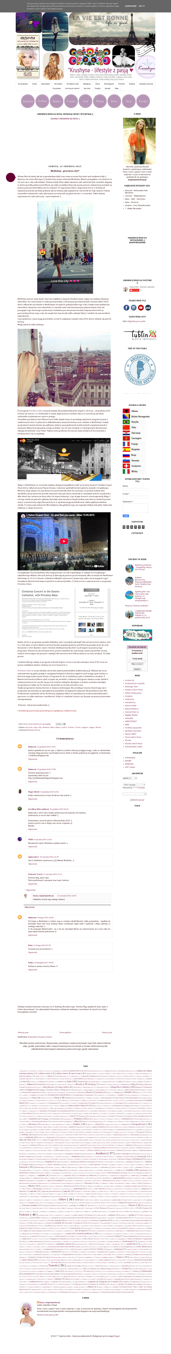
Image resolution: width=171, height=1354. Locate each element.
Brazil (89, 1092)
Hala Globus (79, 1132)
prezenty (125, 1220)
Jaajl (45, 1140)
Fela (102, 1119)
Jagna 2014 (54, 1140)
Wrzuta (128, 740)
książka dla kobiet (62, 1162)
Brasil (80, 1092)
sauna (43, 1236)
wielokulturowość (103, 1276)
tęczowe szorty (24, 1262)
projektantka (106, 1223)
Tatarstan (121, 1260)
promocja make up (127, 1223)
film (77, 1121)
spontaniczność (81, 1244)
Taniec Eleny (133, 1257)
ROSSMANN (35, 1234)
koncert (79, 1154)
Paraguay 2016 (61, 1203)
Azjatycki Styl (83, 1081)
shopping (122, 1239)
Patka (30, 963)
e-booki (111, 1113)
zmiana (86, 1289)
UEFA (85, 1269)
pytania (22, 1228)
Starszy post (107, 1033)
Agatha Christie (91, 1073)
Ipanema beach (115, 1137)
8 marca (131, 1071)
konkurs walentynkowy (45, 1156)
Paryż (114, 1203)
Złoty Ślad (68, 1289)
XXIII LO (53, 1284)
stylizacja (119, 1249)
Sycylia (55, 1252)
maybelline (41, 1180)
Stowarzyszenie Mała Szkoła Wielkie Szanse (64, 1247)
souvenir (31, 1244)
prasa (86, 1220)
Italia (36, 727)
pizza (119, 1208)
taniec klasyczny (146, 1257)
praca (59, 1220)
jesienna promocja (71, 1145)
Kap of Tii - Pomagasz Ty (53, 1148)
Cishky (84, 1100)
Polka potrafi (101, 1215)
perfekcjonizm (113, 1205)
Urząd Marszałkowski (139, 1269)
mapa (36, 1178)
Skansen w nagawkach (144, 1239)
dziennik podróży (67, 1111)
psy (147, 1226)
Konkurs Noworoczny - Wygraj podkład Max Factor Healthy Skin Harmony (143, 582)
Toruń (136, 1262)
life (147, 1164)
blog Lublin (63, 1087)
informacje (135, 1135)
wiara (65, 1276)
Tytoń (55, 1269)
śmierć (120, 1254)
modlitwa (98, 1186)
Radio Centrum (41, 1228)
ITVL (38, 1140)
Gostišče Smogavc (108, 1129)
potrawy (140, 1218)
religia (25, 1231)
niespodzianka (133, 1191)
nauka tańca (103, 1191)
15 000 (40, 1071)
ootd (107, 1196)
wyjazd (115, 1282)
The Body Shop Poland (73, 1262)
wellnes (121, 1274)
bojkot (143, 1090)
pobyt (78, 1211)
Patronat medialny (30, 1205)
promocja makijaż (143, 1223)
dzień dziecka (147, 1111)
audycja (42, 1081)
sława (83, 1241)
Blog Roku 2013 (89, 1087)
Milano (58, 727)
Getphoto (128, 696)
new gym (121, 1191)
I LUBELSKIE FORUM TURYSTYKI (75, 1135)
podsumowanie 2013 (46, 1215)
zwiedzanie (63, 1292)
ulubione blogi (106, 1269)
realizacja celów (109, 1228)
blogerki (139, 1087)
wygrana (92, 1282)
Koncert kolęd (130, 706)
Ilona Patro (100, 1135)
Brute (110, 1092)
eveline (112, 1116)
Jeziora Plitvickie (108, 1145)
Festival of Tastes (113, 1119)
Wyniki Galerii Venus (133, 744)
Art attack (110, 1079)
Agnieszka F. (33, 857)
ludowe (33, 1173)
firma (121, 1121)
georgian (34, 1129)
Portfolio (121, 84)
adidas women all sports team (68, 1073)
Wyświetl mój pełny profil (47, 1315)
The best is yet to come (40, 1262)
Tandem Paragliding (85, 1257)
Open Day (124, 1196)
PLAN (139, 1208)
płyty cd (69, 1211)
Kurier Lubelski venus (70, 1164)
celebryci (100, 1095)
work (93, 1279)
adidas (140, 1071)
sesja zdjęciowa (147, 1236)
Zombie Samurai (129, 1289)
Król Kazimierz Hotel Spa (107, 1159)
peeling (73, 1205)
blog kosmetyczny (34, 1087)
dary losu (97, 1106)
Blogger (117, 1336)
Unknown (32, 747)
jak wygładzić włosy (62, 1142)
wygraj (55, 1282)
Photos (132, 1205)
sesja (118, 1236)
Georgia (25, 1129)
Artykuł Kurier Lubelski (135, 684)
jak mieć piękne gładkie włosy (83, 1140)
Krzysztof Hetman (36, 1162)
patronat (149, 1203)
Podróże (71, 727)
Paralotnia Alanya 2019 (101, 1203)
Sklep (116, 88)
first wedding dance (132, 1121)
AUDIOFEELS (130, 758)
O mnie (34, 84)
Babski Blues (95, 1081)
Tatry (130, 1260)
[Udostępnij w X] (62, 724)
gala (88, 1127)
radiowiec (64, 1228)
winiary (138, 1276)
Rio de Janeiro (81, 1231)
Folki (68, 1124)
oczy (147, 1194)
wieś (114, 1276)
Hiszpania (140, 1132)
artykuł (149, 1079)
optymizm (37, 1200)
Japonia (25, 1145)
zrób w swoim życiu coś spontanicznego (32, 1292)
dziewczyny (78, 1113)
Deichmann (117, 1106)
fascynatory (67, 1119)
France (21, 1127)
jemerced (43, 1145)
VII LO (78, 1271)
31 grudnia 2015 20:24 (59, 809)
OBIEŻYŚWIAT (131, 721)
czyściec (146, 1103)
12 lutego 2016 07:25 (42, 945)
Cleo (122, 1100)
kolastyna (32, 1154)
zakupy (139, 1284)
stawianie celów (39, 1247)
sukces (21, 1252)
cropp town (83, 1103)
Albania (50, 1076)
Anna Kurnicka (66, 1079)
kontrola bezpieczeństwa (104, 1156)
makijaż (145, 1175)
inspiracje (30, 1137)
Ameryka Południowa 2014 (111, 1076)
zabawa (93, 1284)
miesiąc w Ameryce (142, 1180)
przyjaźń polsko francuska (134, 1226)
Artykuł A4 (129, 680)
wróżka (108, 1279)
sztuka (36, 1254)
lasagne (113, 1164)
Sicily (130, 1239)
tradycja (34, 1266)
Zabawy (103, 1284)
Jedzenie (34, 1145)
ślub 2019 (87, 1254)
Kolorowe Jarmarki (45, 1154)
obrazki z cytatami (118, 1194)
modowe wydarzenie (133, 1186)
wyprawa (135, 1282)
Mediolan (46, 727)
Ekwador (121, 1113)
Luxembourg (66, 1173)
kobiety (120, 1150)
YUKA (30, 840)
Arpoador (100, 1079)
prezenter (115, 1220)
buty (138, 1092)
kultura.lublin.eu (132, 709)
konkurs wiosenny (63, 1156)
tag (47, 1257)
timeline (112, 1262)
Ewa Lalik (22, 1119)
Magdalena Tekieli (143, 1173)
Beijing (92, 1084)
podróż (64, 727)
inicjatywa (145, 1135)
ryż (131, 1234)
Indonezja (117, 1135)
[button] (10, 177)
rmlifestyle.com (132, 1231)
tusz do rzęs (137, 1266)
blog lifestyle (49, 1087)
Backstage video (131, 687)
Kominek (69, 1154)
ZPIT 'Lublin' (130, 767)
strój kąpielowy (127, 1247)
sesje (24, 1239)
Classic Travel (112, 1100)
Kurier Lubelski (54, 1164)
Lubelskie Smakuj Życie (105, 1170)
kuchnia (129, 1162)
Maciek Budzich (114, 1173)
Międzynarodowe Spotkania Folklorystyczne (33, 1183)
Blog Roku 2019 (102, 1087)
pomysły (55, 1218)
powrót (42, 1220)
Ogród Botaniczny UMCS (59, 1196)
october (139, 1194)
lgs (132, 1164)
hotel (35, 1135)
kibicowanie (59, 1150)
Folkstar (89, 1124)
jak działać (66, 1140)
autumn (60, 1081)
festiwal (125, 1119)
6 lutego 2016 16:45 (45, 918)
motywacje (78, 1189)
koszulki (55, 1159)
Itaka (147, 1137)
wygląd (46, 1282)
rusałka (117, 1234)
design (127, 1106)
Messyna (97, 1180)
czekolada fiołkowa (133, 1103)
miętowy (79, 1183)
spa (39, 1244)
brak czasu (52, 1092)
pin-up (70, 1208)
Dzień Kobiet (27, 1113)
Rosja (25, 1234)
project (49, 1223)
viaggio (92, 727)
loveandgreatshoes (25, 1170)
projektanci (95, 1223)
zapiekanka (46, 1287)
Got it (142, 6)
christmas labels (147, 1098)
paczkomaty (105, 1200)
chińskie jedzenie (93, 1098)
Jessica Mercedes (94, 1145)
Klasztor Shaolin (79, 1150)
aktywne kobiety (25, 1076)
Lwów (82, 1173)
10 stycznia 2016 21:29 (49, 857)
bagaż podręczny (109, 1081)
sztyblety (46, 1254)
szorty (143, 1252)
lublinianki (23, 1173)
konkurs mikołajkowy (123, 1154)
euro (72, 1116)
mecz (50, 1181)
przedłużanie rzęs (61, 1226)
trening (78, 1266)
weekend (102, 1274)
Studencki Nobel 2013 (26, 1249)
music (110, 1189)
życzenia (127, 1292)
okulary (92, 1196)
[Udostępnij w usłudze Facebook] (64, 724)
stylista (109, 1249)
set (41, 1239)
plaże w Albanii (32, 1211)
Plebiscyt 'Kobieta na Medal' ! (137, 606)
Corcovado (65, 1103)
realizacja (97, 1228)
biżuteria (125, 1084)
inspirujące (51, 1137)
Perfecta (102, 1205)
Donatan (110, 1108)
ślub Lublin (97, 1254)
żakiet (83, 1292)
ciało (52, 1100)
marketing (79, 1178)
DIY (20, 1108)
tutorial (146, 1266)
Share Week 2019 (102, 1239)
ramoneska (87, 1228)
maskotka (128, 1178)
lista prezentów (92, 1167)
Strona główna (23, 84)
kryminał (149, 1159)
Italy (40, 727)
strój (116, 1247)
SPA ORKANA (48, 1244)
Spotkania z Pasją (104, 1244)
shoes (113, 1239)
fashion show (93, 1119)
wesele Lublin (39, 1276)
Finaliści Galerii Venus (134, 690)
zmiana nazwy (97, 1289)
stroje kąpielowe (104, 1247)
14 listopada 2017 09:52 (44, 963)
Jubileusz (129, 1145)
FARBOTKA (129, 764)
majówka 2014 (70, 1175)
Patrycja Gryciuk (49, 1205)
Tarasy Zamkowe (90, 1260)
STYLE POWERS (97, 1249)
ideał (91, 1135)
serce (102, 1236)
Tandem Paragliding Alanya (104, 1257)
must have (118, 1189)
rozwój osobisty (85, 1233)
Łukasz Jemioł (100, 1173)
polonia (123, 1215)
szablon (83, 1252)
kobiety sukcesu (146, 1150)
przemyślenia (74, 1226)
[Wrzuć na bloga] (59, 724)
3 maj (106, 1071)
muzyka (128, 1189)
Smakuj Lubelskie (114, 1241)
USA (150, 1269)
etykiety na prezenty (44, 1116)
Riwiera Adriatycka (98, 1231)
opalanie (115, 1196)
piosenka (90, 1208)
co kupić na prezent (134, 1100)
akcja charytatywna (142, 1073)
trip (97, 1266)
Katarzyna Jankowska (83, 1148)
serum (109, 1236)
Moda (31, 1186)
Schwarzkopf (60, 1236)
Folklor (77, 1124)
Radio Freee (53, 1228)
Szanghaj (111, 1252)
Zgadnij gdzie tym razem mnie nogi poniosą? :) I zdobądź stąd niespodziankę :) (142, 596)
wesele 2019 (26, 1276)
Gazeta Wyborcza (115, 1127)
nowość (80, 1194)
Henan (131, 1132)
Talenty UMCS (130, 734)
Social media (128, 1241)
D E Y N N (54, 1106)
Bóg (43, 1092)
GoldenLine (129, 699)
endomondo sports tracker (143, 1113)
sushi (47, 1252)
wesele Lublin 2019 (53, 1276)
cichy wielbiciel (62, 1100)
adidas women (45, 1073)
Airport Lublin (104, 1073)
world (100, 1279)
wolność (85, 1279)
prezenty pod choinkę (141, 1220)
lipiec (81, 1167)
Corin (73, 1103)
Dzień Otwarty (40, 1113)
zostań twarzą (143, 1289)
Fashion (78, 1119)
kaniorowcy (38, 1148)
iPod (125, 1137)
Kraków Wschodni (90, 1159)
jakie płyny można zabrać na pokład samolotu (109, 1142)
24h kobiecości (96, 1071)
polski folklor (35, 1218)
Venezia (25, 1271)
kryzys (24, 1162)
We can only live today (88, 1274)
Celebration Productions (84, 1095)
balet (141, 1081)
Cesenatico (145, 1095)
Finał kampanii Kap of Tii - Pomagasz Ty (103, 1121)
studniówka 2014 (62, 1249)
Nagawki (145, 1189)
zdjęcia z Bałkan (103, 1287)
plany (146, 1208)
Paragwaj (72, 1203)
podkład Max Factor (100, 1211)
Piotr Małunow (101, 1208)
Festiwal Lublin (24, 1121)
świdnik (32, 1257)
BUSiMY (128, 761)
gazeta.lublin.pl (129, 1127)
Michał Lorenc (128, 1180)
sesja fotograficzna (131, 1236)
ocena (131, 1194)
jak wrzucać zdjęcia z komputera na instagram (37, 1142)
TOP (120, 1262)
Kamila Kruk (26, 1148)
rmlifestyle (119, 1231)
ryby (125, 1234)
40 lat (114, 1071)
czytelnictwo (23, 1106)
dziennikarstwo (82, 1111)
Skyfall (66, 1241)
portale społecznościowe (87, 1218)
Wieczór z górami (77, 1276)
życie (119, 1292)
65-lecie (122, 1071)
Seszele (34, 1239)
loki (126, 1167)
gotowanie (121, 1129)
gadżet (72, 1127)
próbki (48, 1226)
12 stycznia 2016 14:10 (66, 896)
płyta (61, 1211)
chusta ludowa (42, 1100)
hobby (150, 1132)
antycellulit (78, 1079)
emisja (129, 1113)
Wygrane (104, 1282)
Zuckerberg (52, 1292)
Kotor (70, 1159)
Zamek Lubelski (33, 1287)
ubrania (63, 1269)
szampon (101, 1252)
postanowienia (122, 1218)
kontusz (120, 1156)
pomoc (46, 1218)
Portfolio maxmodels (133, 728)
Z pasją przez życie (80, 1284)
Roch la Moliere (147, 1231)
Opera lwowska (144, 1196)
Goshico (96, 1129)
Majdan (31, 1175)
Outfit (77, 1200)
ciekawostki (74, 1100)
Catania (34, 1095)
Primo (30, 1223)
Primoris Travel (35, 874)
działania (43, 1111)
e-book (103, 1113)
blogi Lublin (53, 1090)
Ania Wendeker (52, 1079)
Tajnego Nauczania (58, 1257)
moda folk (43, 1186)
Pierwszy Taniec (24, 1208)
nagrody (67, 1191)
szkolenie (121, 1252)
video (57, 1271)
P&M (127, 725)
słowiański (101, 1241)
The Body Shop (56, 1262)
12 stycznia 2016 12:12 (52, 874)
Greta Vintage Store (42, 1132)
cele (42, 1095)
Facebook (33, 1119)
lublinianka (144, 1170)
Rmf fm (110, 1231)
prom (116, 1223)
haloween (97, 1132)
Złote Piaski (58, 1289)
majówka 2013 (55, 1175)
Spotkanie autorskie (133, 731)
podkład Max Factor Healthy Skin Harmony (124, 1211)
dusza (150, 1108)
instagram (62, 1137)
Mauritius (30, 1180)
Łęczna (89, 1173)
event (120, 1116)
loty (147, 1167)
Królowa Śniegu (125, 1159)
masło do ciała (140, 1178)
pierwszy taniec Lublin (57, 1208)
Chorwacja (119, 1098)
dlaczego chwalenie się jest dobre (36, 1108)
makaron (104, 1175)
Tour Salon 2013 (146, 1262)
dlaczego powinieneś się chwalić (61, 1108)
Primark (22, 1223)
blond (113, 1090)
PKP (125, 1208)
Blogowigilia (89, 1090)
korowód (130, 1156)
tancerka (72, 1257)
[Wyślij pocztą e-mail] (57, 724)
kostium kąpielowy (43, 1159)
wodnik (76, 1279)
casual (25, 1095)
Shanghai (53, 1239)
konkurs (101, 1153)
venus (33, 1271)
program (40, 1223)
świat (128, 1254)
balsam (21, 1084)
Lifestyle (23, 1167)
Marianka (45, 1178)
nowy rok (90, 1194)
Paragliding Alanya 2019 (35, 1203)
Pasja (121, 1203)
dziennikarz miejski (115, 1111)
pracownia (69, 1220)
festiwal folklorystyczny (141, 1119)
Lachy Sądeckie (95, 1164)
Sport (92, 1244)
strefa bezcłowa (90, 1247)
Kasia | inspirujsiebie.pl (32, 724)
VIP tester (87, 1271)
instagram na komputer (76, 1137)
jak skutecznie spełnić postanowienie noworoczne (112, 1140)
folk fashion (46, 1124)
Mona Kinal (26, 1189)
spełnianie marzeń (64, 1244)
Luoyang (56, 1173)
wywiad (43, 1284)
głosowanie (64, 1129)
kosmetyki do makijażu (26, 1159)
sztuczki (28, 1254)
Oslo (54, 1200)
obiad (100, 1194)
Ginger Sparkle (45, 1129)
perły (123, 1205)
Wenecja (141, 1274)
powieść (25, 1220)
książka (49, 1162)
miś (139, 1183)
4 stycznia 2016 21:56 (43, 840)
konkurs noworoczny (142, 1154)
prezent (104, 1220)
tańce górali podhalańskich (56, 1260)
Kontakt (107, 88)
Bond (150, 1090)
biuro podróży (113, 1084)
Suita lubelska (144, 1249)
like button (72, 1167)
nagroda (33, 1191)
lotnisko (139, 1167)
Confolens (42, 1103)
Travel (42, 1266)
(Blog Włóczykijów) (40, 809)
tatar (113, 1260)
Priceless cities (24, 671)
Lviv (75, 1173)
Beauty (79, 1084)
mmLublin (129, 718)
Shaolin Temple (75, 1239)
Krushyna (138, 1159)
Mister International (117, 1183)
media (59, 1181)
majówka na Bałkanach (88, 1175)
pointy (67, 1215)
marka (70, 1178)
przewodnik (108, 1226)
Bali (147, 1081)
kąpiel (28, 1150)
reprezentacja (36, 1231)
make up (135, 1175)
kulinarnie (139, 1162)
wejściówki (111, 1274)
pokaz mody (78, 1215)
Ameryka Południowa (90, 1076)
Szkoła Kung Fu (132, 1252)
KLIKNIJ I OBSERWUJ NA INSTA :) (65, 119)
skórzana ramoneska (54, 1241)
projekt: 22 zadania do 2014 (76, 1223)
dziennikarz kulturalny (98, 1111)
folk (23, 1124)
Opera (133, 1196)
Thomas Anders (89, 1262)
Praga (78, 1220)
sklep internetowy (36, 1241)
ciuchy (101, 1100)
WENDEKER (131, 1274)
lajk (105, 1164)
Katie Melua (114, 1148)
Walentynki (147, 1271)
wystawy (22, 1284)
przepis (85, 1226)
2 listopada (56, 1071)
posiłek (111, 1218)
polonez (112, 1215)
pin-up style (80, 1208)
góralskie (140, 1129)
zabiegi (112, 1284)
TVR (27, 1269)
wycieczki (22, 1282)
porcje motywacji (68, 1218)
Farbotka (56, 1119)
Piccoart (145, 1205)
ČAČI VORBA (147, 1092)
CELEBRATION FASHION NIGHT (59, 1095)
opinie (29, 1200)
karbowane (69, 1148)
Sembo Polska (82, 1236)
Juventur (139, 1145)
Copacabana (53, 1103)
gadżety (81, 1127)
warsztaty (39, 1274)
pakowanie (117, 1200)
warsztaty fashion (53, 1274)
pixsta (112, 1208)
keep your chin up (40, 1150)
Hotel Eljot (43, 1135)
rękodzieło (68, 1231)
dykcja (24, 1111)
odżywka (44, 1196)
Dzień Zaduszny (53, 1113)
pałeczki (128, 1200)
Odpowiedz (32, 759)
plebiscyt (53, 1211)
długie (78, 1108)
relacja (149, 1228)
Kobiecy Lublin (93, 1150)
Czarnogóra (119, 1103)
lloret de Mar (116, 1167)
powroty (34, 1220)
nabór (136, 1189)
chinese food (46, 1098)
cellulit (120, 1095)
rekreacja (140, 1228)
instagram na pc (93, 1137)
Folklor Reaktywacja (133, 693)
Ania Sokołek (39, 1079)
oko (72, 1196)
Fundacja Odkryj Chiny (43, 1127)
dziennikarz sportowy (132, 1111)
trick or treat (88, 1266)
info (126, 1135)
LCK (126, 1164)
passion (131, 1203)
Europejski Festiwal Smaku (97, 1116)
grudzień (55, 1132)
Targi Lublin (103, 1260)
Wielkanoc (90, 1276)
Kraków (78, 1159)
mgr (118, 1180)
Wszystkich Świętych (134, 1279)
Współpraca (87, 84)
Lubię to (120, 1170)
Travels (78, 727)
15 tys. (47, 1071)
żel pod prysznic (108, 1292)
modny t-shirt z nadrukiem (113, 1186)
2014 (73, 1071)
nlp (59, 1194)
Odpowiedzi (31, 890)
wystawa (146, 1282)
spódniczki (131, 1244)
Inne (21, 1137)
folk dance (32, 1124)
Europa (82, 1116)
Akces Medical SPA (119, 1073)
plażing (43, 1211)
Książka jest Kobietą (78, 1162)
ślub (79, 1254)
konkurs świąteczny (26, 1156)
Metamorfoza (108, 1180)
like (63, 1167)
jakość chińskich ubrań (134, 1142)
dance (63, 1106)
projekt (58, 1223)
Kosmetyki (142, 1157)
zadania (130, 1284)
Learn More (130, 6)
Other (63, 1199)
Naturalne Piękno (90, 1191)
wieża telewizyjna (125, 1276)
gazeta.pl (141, 1127)
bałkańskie (42, 1084)
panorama (137, 1200)
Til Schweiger (101, 1262)
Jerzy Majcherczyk (56, 1145)
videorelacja (68, 1271)
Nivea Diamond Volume (46, 1194)
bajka (120, 1081)
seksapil (71, 1236)
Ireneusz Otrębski (136, 1137)
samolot (34, 1236)
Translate (141, 788)
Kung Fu (42, 1164)
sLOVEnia (75, 1241)
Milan (52, 727)
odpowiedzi (23, 1196)
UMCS (117, 1269)
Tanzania (41, 1260)
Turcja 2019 (114, 1266)
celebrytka (110, 1095)
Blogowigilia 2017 (102, 1090)
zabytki (121, 1284)
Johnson (120, 1145)
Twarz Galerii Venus (133, 737)
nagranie (22, 1191)
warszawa (27, 1274)
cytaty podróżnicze (105, 1103)
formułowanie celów (111, 1124)
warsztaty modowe (70, 1274)
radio (30, 1228)
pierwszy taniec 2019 (40, 1208)
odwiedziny (34, 1196)
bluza (120, 1090)
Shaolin (64, 1239)
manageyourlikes (25, 1178)
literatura (105, 1167)
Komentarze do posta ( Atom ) (40, 1037)
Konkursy (132, 84)
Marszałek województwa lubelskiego (98, 1178)
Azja (69, 1081)
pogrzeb (59, 1215)
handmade (108, 1132)
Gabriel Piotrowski (60, 1127)
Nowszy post (23, 1033)
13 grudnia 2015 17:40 (46, 769)
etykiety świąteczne (60, 1116)
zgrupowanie (36, 1289)
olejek (100, 1196)
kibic (50, 1150)
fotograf (125, 1124)
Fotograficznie (139, 1124)
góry (147, 1129)
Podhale (86, 1211)
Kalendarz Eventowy (146, 84)
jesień (83, 1145)
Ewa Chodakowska (142, 1116)
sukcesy (29, 1252)
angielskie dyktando (25, 1079)
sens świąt (93, 1236)
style (86, 1249)
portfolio (103, 1218)
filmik (84, 1121)
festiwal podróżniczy (40, 1121)
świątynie (22, 1257)
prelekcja (94, 1220)
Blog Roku (77, 1087)
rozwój (69, 1234)
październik (63, 1205)
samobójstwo (23, 1236)
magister (22, 1175)
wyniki (125, 1282)
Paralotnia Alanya (85, 1203)
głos (55, 1129)
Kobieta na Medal (108, 1150)
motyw (57, 1189)
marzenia (117, 1178)
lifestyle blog (40, 1167)
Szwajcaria (55, 1254)
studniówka (48, 1249)
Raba (30, 945)
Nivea (33, 1194)
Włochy (98, 727)
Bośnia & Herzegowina (30, 1092)
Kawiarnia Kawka (128, 1148)
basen (70, 1084)
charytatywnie (24, 1098)
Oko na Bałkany (82, 1196)
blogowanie (78, 1090)
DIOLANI (146, 1106)
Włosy (68, 1279)
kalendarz (148, 1145)
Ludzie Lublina (45, 1173)
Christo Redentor (28, 1100)
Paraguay (49, 1203)
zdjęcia (90, 1287)
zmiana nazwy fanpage (113, 1289)
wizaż (21, 1279)
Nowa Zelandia (69, 1194)
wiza (147, 1276)
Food (98, 1124)
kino (69, 1150)
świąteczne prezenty (141, 1254)
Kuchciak (120, 1162)
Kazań (139, 1148)
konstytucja (89, 1156)
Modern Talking (87, 1186)
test (137, 1260)
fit (143, 1121)
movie (89, 1189)
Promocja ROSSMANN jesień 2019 (30, 1226)
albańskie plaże (62, 1076)
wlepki (49, 1279)
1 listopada (23, 1071)
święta (40, 1257)
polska (132, 1215)
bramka (61, 1092)
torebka (128, 1262)
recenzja (121, 1228)
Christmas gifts (132, 1098)
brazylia (99, 1092)
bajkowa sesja (130, 1081)
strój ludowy (142, 1247)
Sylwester (65, 1252)
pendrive (92, 1205)
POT (132, 1218)
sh (46, 1239)
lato (120, 1164)
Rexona (59, 1231)
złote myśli (47, 1289)
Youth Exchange (64, 1284)
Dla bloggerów (109, 84)
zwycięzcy (74, 1292)
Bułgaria (118, 1092)
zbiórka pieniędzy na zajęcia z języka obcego (69, 1287)
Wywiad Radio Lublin (133, 747)
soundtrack (141, 1241)
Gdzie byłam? (45, 84)
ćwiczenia (44, 1106)
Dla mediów (58, 84)
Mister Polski (131, 1183)
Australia (51, 1081)
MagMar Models (131, 715)
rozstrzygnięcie (57, 1234)
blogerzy (31, 1090)
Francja (30, 1127)
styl (72, 1249)
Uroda (125, 1269)
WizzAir (41, 1279)
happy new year (120, 1132)
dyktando (33, 1111)
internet (104, 1137)
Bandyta (52, 1084)
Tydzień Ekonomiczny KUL (41, 1269)
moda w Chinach (55, 1186)
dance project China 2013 (79, 1106)
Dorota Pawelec (121, 1108)
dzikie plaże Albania (91, 1113)
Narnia (78, 1191)
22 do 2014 (83, 1071)
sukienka (38, 1252)
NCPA (113, 1191)
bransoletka (71, 1092)
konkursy (76, 1157)
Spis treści (87, 88)
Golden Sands (75, 1129)
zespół (115, 1287)
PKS (132, 1208)
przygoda (119, 1226)
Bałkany (30, 1084)
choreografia (107, 1098)
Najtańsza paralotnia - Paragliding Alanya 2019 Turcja (143, 567)
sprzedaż (144, 1244)
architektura (90, 1079)
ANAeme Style (128, 1076)
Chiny (57, 1098)
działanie (53, 1111)
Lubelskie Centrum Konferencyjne (82, 1170)
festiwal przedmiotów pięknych (61, 1121)
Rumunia (109, 1234)
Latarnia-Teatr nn (132, 712)
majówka (42, 1175)
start (28, 1247)
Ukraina (94, 1269)
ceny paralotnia (132, 1095)
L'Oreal (83, 1164)
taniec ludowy (28, 1260)
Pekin (82, 1205)
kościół (63, 1159)
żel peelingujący (93, 1292)
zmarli (78, 1289)
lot (132, 1167)
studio (39, 1249)
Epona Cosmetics (28, 1116)
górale (131, 1129)
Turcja (105, 1266)
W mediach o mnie (73, 84)
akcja (131, 1073)
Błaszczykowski (131, 1090)
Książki (92, 1162)
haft (70, 1132)
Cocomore (32, 1103)
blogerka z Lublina (120, 1087)
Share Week (88, 1239)
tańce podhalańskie (75, 1260)
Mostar (49, 1189)
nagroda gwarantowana (51, 1191)
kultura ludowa (29, 1164)
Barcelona (61, 1084)
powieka (149, 1218)
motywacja (66, 1189)
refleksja (131, 1228)
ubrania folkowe (74, 1269)
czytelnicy (34, 1106)
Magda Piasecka (128, 1173)
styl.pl (79, 1249)
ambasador (75, 1076)
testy (145, 1260)
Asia (25, 1082)
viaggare (85, 727)
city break (29, 727)
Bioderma (102, 1084)
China (34, 1098)
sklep (24, 1241)
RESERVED (49, 1231)
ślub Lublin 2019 (109, 1254)
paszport (140, 1203)
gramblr (29, 1132)
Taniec (119, 1257)
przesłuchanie (96, 1226)
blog (134, 1084)
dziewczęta (66, 1113)
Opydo (47, 1200)
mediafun (69, 1180)
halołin (89, 1132)
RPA (100, 1234)
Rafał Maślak (75, 1228)
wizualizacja (31, 1279)
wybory (146, 1279)
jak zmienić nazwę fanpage (81, 1142)
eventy (128, 1116)
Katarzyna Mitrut (100, 1148)
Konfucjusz (89, 1154)
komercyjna (58, 1154)
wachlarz (126, 1271)
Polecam (89, 1215)
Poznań (51, 1220)
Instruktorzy (130, 702)
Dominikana (99, 1108)
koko (24, 1154)
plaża (21, 1211)
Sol (29, 809)
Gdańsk (149, 1127)
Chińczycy (69, 1098)
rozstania (45, 1234)
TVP (20, 1269)
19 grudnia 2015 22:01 (49, 792)
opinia (21, 1200)
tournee (25, 1266)
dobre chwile (87, 1108)
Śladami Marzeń (69, 1254)
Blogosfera (66, 1090)
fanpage (46, 1119)
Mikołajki (88, 1183)
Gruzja (63, 1132)
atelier (33, 1081)
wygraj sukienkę (79, 1282)
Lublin (130, 1170)
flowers (149, 1121)
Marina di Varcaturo (57, 1178)
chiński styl (80, 1098)
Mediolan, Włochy (33, 730)
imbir (109, 1135)
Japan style (148, 1142)
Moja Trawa (148, 1186)
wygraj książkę (66, 1282)
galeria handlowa (99, 1127)
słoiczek (91, 1241)
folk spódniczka (58, 1124)
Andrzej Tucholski (143, 1076)
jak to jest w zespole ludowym (142, 1140)
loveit (37, 1170)
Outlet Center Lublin (91, 1200)
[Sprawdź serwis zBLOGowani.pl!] (137, 800)
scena (50, 1236)
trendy (69, 1266)
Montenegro (38, 1189)
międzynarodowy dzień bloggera (62, 1183)
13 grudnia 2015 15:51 (46, 747)
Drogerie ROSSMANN (137, 1108)
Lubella (45, 1170)
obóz (107, 1194)
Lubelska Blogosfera (59, 1170)
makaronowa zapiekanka (119, 1175)
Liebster (140, 1164)
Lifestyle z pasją (53, 1167)
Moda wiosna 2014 (71, 1186)
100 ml (32, 1071)
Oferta (97, 84)
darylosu (106, 1106)
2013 (65, 1071)
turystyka (125, 1266)
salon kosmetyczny (142, 1234)
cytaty (93, 1103)
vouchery (98, 1271)
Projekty (98, 88)
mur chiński (99, 1189)
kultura (149, 1162)
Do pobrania (57, 88)
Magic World (33, 792)
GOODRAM (87, 1129)
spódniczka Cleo (118, 1244)
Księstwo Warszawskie (105, 1162)
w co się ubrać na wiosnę (112, 1271)
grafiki (21, 1132)
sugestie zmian (132, 1249)
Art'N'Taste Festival (123, 1079)
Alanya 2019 (39, 1076)
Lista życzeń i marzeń (72, 88)
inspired (41, 1137)
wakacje (136, 1271)
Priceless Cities (36, 411)
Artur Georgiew (138, 1079)
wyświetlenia (32, 1284)
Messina (88, 1180)
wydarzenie (34, 1282)
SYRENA (75, 1252)
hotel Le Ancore (55, 1135)
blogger (43, 1090)
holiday (25, 1135)
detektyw (136, 1106)
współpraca (119, 1279)
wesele (149, 1274)
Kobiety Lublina (131, 1150)
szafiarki (92, 1252)
